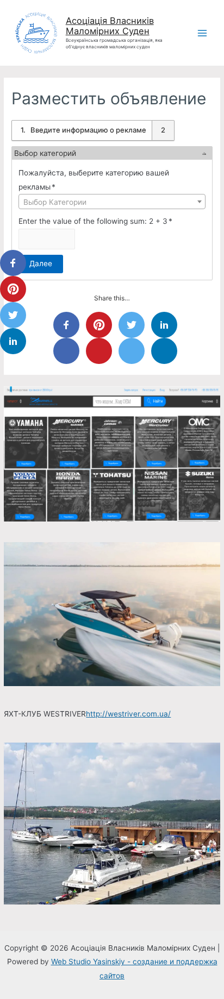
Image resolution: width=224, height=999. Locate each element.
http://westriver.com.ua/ (128, 713)
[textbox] (112, 202)
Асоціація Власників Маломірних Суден (110, 26)
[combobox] (112, 201)
